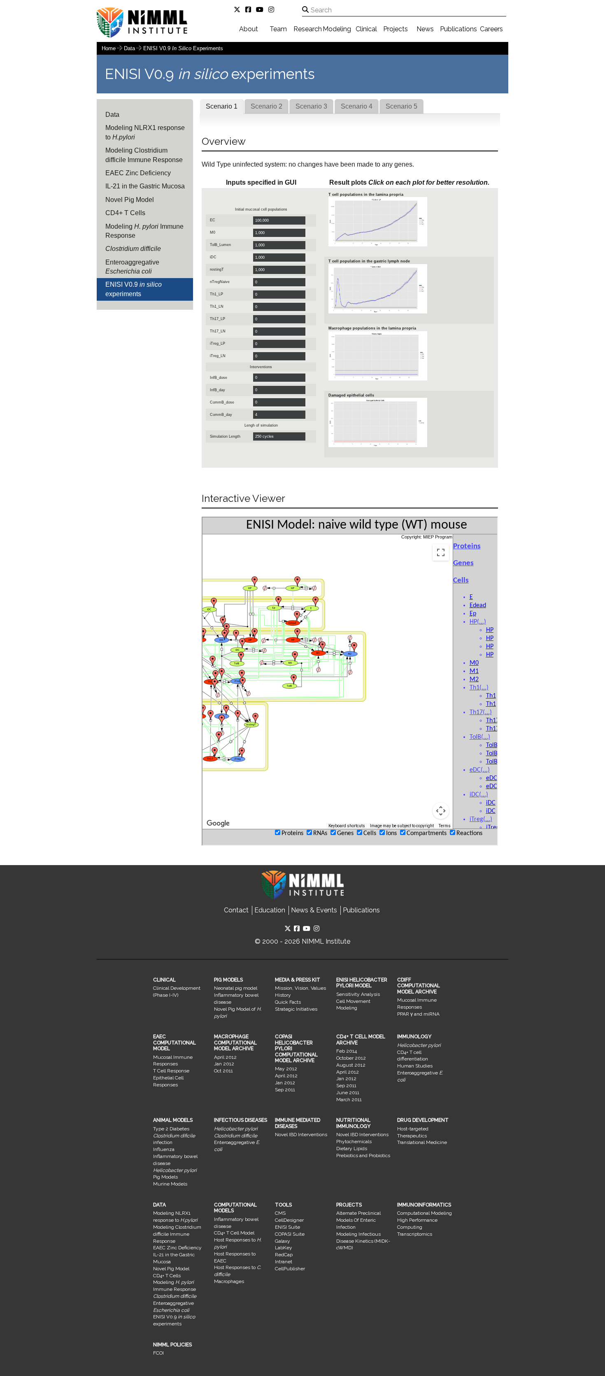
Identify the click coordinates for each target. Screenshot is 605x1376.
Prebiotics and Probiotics (363, 1155)
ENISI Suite (287, 1227)
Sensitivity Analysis (358, 994)
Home (109, 48)
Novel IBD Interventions (301, 1134)
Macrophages (229, 1281)
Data (130, 48)
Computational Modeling (424, 1213)
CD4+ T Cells (125, 212)
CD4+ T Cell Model (234, 1233)
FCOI (158, 1353)
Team (278, 29)
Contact (236, 910)
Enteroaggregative (132, 267)
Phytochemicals (354, 1141)
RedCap (284, 1255)
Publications (458, 29)
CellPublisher (290, 1269)
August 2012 (350, 1065)
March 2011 (349, 1099)
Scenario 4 (356, 106)
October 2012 (351, 1058)
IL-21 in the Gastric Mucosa (145, 186)
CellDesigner (289, 1220)
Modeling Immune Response (144, 231)
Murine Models (170, 1184)
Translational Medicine (422, 1142)
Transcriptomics (414, 1234)
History (283, 995)
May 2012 (286, 1069)
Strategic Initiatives (296, 1009)
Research (307, 29)
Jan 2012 (224, 1064)
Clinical (366, 29)
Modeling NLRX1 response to (145, 132)
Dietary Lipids (351, 1148)
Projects (395, 29)
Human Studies (415, 1066)
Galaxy (282, 1241)
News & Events (314, 910)
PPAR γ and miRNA (418, 1014)
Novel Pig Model (129, 199)
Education (269, 910)
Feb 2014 (346, 1051)
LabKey (283, 1248)
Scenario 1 (221, 106)
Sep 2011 (285, 1090)
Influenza (164, 1149)
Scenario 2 (266, 106)
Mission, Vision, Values (300, 988)
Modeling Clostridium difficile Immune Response (144, 155)
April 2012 (225, 1057)
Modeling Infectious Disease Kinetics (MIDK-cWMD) (363, 1241)
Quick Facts (288, 1002)
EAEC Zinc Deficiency (138, 172)
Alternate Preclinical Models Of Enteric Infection (358, 1220)
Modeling (337, 29)
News (425, 29)
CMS (280, 1213)
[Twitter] (239, 10)
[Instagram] (272, 10)
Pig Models (165, 1177)
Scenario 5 (401, 106)
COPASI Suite (290, 1234)
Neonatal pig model (235, 988)
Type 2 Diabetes (171, 1129)
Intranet (283, 1262)
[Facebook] (249, 10)
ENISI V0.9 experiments (183, 48)
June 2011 (347, 1092)
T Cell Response (171, 1071)
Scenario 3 (311, 106)
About (248, 29)
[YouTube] (261, 10)
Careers (491, 29)
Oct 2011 (223, 1071)
